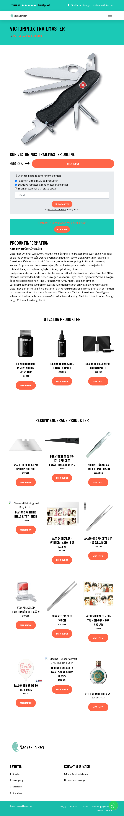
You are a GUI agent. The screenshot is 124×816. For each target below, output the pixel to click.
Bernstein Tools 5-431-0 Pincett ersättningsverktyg (62, 460)
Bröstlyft (16, 774)
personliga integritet (56, 209)
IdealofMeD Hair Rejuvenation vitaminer (26, 368)
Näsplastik (17, 786)
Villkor (85, 806)
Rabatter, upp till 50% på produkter (38, 180)
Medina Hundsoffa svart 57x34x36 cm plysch (62, 672)
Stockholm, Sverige (80, 5)
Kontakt (73, 806)
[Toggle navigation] (110, 15)
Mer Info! (73, 163)
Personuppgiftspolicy (102, 806)
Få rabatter (62, 204)
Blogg (62, 806)
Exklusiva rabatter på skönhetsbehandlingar (43, 184)
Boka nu (62, 229)
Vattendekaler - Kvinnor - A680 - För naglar (62, 542)
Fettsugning (18, 780)
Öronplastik (18, 793)
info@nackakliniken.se (102, 5)
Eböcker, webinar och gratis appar (37, 188)
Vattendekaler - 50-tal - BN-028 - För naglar (98, 620)
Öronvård (36, 248)
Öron (27, 248)
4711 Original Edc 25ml (98, 694)
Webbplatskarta (104, 810)
